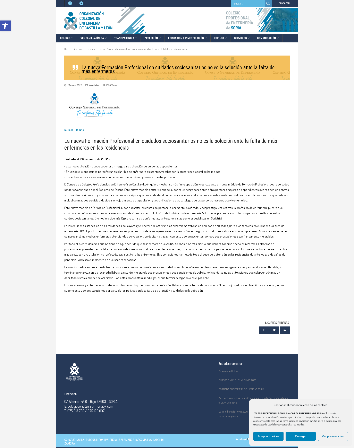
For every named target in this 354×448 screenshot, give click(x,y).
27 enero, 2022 (74, 85)
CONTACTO (284, 3)
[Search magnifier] (268, 3)
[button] (5, 25)
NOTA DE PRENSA (74, 130)
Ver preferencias (333, 436)
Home (67, 49)
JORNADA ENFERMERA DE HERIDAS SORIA (241, 389)
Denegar (300, 436)
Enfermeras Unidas (228, 371)
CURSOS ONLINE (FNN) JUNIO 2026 (237, 380)
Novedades (78, 49)
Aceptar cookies (268, 436)
